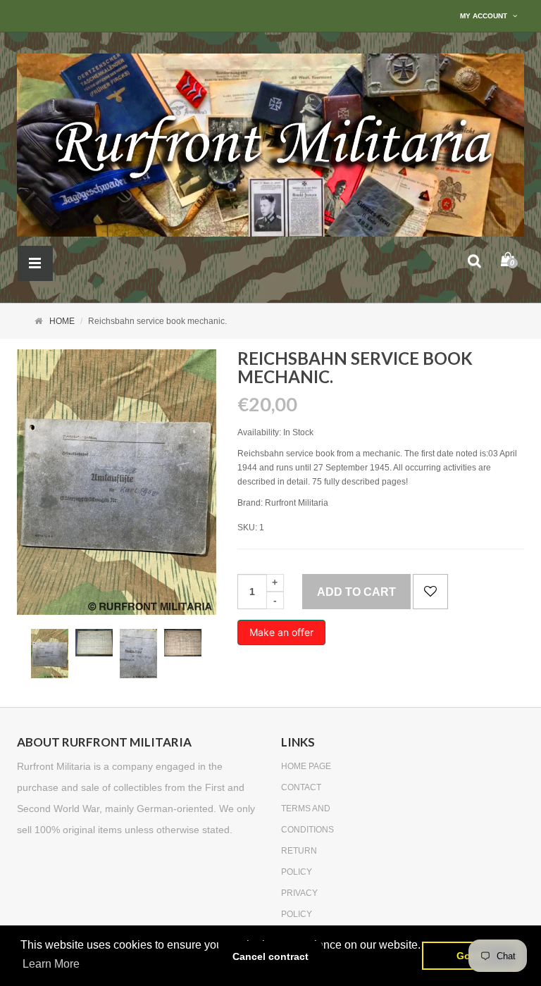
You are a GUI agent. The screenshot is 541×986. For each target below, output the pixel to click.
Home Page (306, 766)
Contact (301, 787)
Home (62, 321)
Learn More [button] (51, 964)
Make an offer (281, 635)
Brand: (250, 503)
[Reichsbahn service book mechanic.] (49, 654)
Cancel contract (270, 956)
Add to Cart (356, 592)
